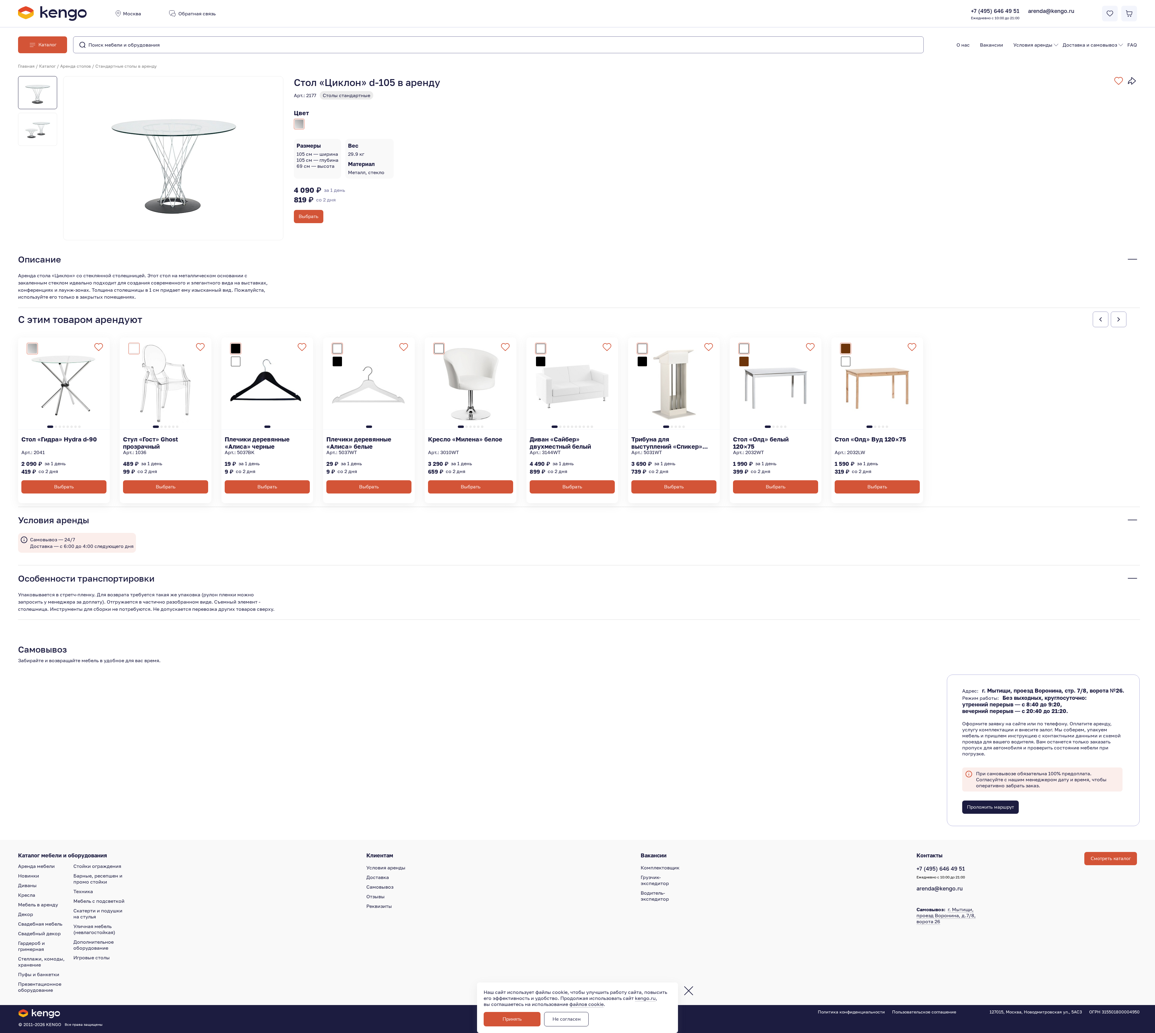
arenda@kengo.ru (1051, 11)
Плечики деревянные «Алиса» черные (257, 442)
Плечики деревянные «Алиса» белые (358, 442)
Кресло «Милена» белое (465, 439)
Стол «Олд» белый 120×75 (761, 442)
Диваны (27, 885)
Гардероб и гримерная (31, 946)
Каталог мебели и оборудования (62, 855)
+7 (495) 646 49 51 (995, 14)
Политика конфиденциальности (851, 1011)
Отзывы (375, 896)
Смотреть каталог (1111, 858)
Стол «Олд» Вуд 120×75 (870, 439)
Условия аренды (1032, 45)
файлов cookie (586, 1004)
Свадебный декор (39, 933)
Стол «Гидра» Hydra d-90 (59, 439)
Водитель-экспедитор (655, 896)
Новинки (28, 876)
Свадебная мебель (40, 924)
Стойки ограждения (97, 866)
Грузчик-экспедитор (655, 880)
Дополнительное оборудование (93, 945)
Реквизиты (379, 906)
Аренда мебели (36, 866)
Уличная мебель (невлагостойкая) (94, 929)
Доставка (377, 877)
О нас (963, 45)
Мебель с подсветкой (99, 901)
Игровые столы (91, 958)
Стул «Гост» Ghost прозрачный (150, 442)
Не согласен (567, 1019)
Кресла (26, 895)
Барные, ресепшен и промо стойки (97, 879)
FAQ (1132, 45)
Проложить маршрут (990, 807)
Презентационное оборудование (39, 987)
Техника (83, 891)
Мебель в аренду (38, 905)
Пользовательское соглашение (924, 1011)
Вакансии (991, 45)
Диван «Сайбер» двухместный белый (560, 442)
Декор (25, 914)
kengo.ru (645, 998)
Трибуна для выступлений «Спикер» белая (666, 442)
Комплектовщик (660, 868)
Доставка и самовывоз (1090, 45)
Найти (907, 45)
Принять (512, 1019)
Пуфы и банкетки (38, 974)
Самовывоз (379, 887)
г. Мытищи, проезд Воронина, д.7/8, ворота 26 (946, 915)
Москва (132, 14)
